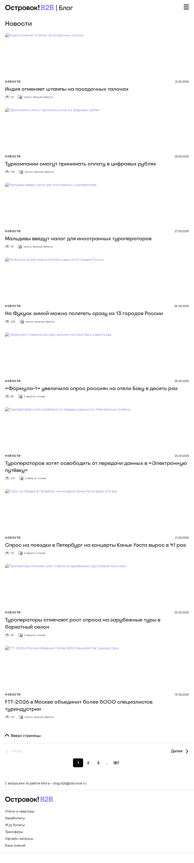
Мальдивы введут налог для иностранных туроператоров (78, 238)
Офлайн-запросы (19, 838)
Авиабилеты (15, 818)
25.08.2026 (182, 381)
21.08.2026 (182, 537)
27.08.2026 (182, 231)
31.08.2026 (182, 81)
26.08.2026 (181, 306)
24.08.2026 (182, 456)
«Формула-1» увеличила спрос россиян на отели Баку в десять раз (91, 388)
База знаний (15, 845)
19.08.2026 (182, 694)
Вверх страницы (25, 735)
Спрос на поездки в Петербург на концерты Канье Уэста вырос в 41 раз (95, 545)
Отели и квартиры (20, 811)
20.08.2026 (181, 612)
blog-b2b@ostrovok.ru (69, 783)
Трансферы (14, 831)
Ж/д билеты (15, 825)
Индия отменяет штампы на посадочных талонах (67, 89)
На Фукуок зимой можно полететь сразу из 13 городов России (84, 313)
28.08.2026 (182, 156)
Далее (177, 750)
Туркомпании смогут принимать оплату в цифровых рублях (80, 163)
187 (116, 762)
